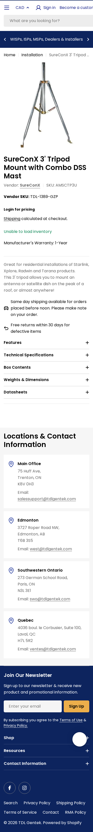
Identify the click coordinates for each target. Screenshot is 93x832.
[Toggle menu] (7, 8)
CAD (20, 7)
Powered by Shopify (62, 823)
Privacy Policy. (16, 725)
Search (11, 803)
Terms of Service (20, 812)
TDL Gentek (29, 823)
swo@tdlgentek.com (50, 599)
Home (9, 55)
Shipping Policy (70, 803)
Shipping (12, 219)
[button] (5, 39)
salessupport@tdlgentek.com (47, 499)
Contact (51, 812)
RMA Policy (75, 812)
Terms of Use (71, 720)
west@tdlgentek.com (51, 549)
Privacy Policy (37, 803)
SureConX (30, 185)
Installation (32, 55)
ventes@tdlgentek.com (53, 649)
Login (9, 209)
